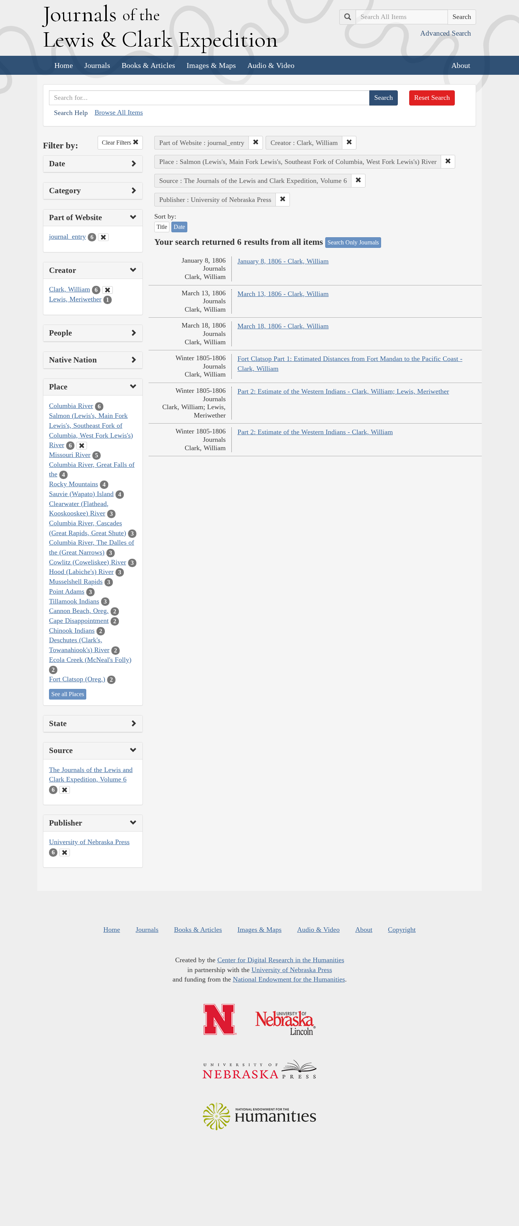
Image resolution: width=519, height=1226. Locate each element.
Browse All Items (119, 112)
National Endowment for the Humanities (289, 979)
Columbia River (71, 406)
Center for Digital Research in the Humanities (280, 960)
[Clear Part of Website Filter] (103, 237)
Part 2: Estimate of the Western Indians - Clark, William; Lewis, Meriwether (343, 391)
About (460, 65)
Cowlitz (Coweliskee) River (87, 562)
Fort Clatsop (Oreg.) (77, 679)
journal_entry (67, 236)
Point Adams (66, 591)
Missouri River (69, 455)
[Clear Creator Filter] (107, 290)
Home (63, 65)
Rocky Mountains (73, 484)
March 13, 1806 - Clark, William (283, 294)
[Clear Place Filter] (81, 445)
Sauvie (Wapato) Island (81, 494)
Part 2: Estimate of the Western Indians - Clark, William (315, 432)
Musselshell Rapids (76, 581)
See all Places (67, 694)
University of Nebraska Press (89, 842)
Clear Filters (117, 142)
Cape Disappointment (79, 620)
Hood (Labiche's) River (81, 571)
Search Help (71, 113)
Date (179, 227)
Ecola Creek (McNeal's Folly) (90, 659)
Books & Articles (148, 65)
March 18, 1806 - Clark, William (283, 326)
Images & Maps (211, 65)
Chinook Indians (72, 630)
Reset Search (432, 97)
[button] (255, 143)
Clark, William (69, 289)
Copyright (402, 929)
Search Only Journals (353, 242)
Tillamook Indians (74, 601)
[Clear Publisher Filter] (64, 852)
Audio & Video (270, 65)
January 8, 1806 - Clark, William (283, 261)
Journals (97, 65)
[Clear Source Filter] (64, 790)
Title (162, 227)
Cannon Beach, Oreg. (79, 611)
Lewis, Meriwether (75, 299)
